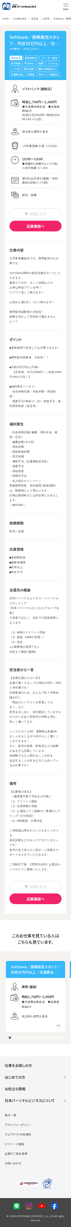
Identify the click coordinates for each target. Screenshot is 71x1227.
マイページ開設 (14, 1144)
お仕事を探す (20, 18)
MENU (66, 9)
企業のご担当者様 (16, 1153)
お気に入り (38, 213)
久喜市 (45, 18)
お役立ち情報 (15, 1088)
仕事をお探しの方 (18, 1065)
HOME (5, 18)
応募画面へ (35, 226)
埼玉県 (34, 18)
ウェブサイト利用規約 (18, 1134)
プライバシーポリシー (18, 1125)
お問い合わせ (13, 1163)
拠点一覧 (10, 1115)
